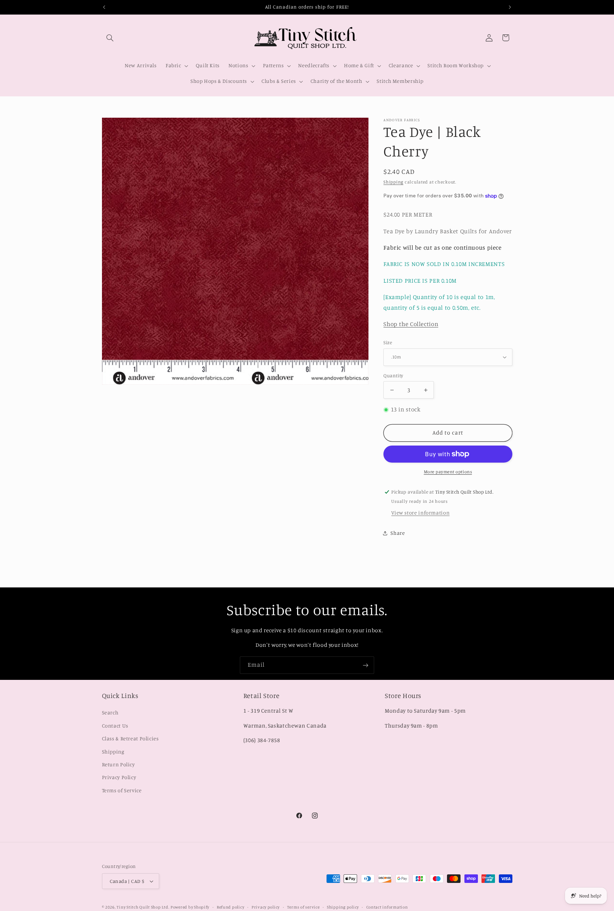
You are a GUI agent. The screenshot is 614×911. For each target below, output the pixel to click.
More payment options (448, 471)
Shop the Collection (410, 324)
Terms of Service (122, 790)
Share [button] (398, 533)
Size (387, 342)
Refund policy (230, 907)
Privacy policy (266, 907)
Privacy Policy (119, 777)
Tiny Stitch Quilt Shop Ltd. (143, 907)
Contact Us (115, 726)
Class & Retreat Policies (130, 738)
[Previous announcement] (104, 7)
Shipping (393, 182)
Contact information (387, 907)
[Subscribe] (365, 665)
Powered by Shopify (190, 907)
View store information (420, 513)
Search (110, 712)
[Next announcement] (510, 7)
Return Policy (118, 764)
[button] (110, 38)
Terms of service (303, 907)
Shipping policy (343, 907)
